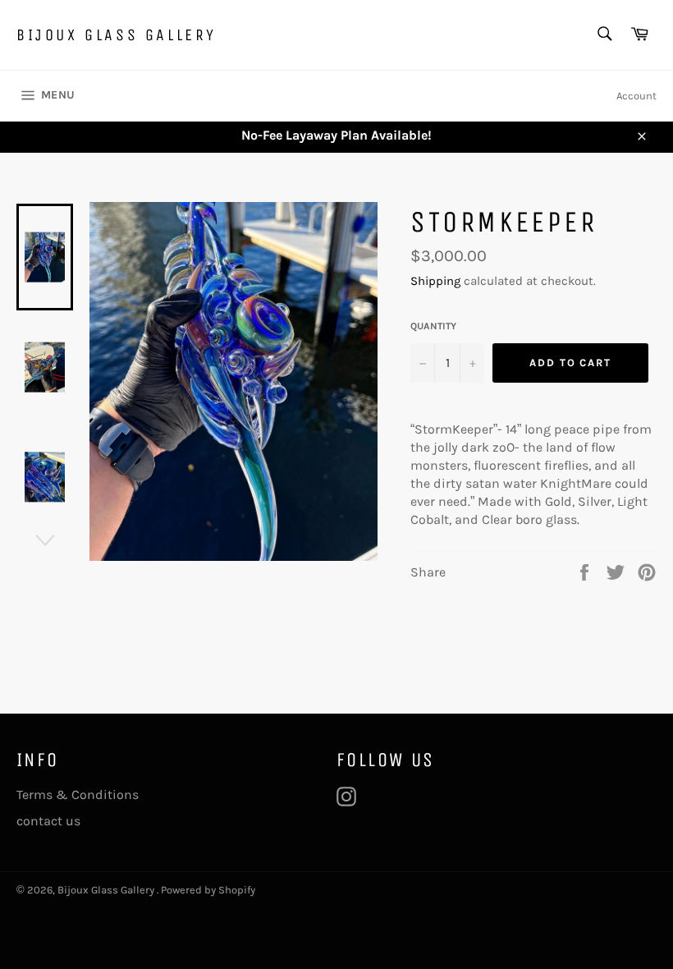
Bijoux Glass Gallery (116, 34)
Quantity (433, 326)
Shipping (435, 280)
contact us (48, 821)
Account (636, 96)
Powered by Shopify (208, 890)
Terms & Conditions (77, 794)
